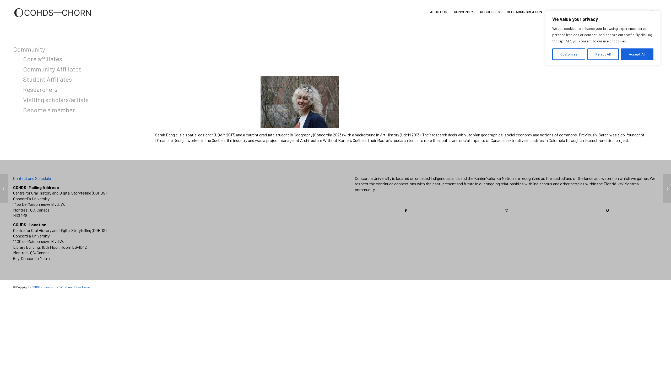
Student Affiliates (47, 79)
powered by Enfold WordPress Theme (66, 287)
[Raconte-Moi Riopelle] (667, 188)
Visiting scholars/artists (56, 99)
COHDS (35, 287)
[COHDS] (52, 19)
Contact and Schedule (32, 178)
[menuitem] (439, 12)
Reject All (603, 54)
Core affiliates (42, 59)
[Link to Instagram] (506, 211)
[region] (603, 37)
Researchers (40, 89)
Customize (568, 54)
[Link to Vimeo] (607, 211)
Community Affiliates (52, 69)
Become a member (49, 110)
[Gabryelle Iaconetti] (4, 188)
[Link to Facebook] (405, 211)
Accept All (637, 54)
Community (29, 49)
